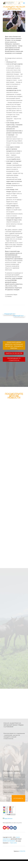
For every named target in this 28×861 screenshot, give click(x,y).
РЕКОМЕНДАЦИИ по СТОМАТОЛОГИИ (14, 359)
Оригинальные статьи (9, 430)
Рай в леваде (18, 430)
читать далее (7, 450)
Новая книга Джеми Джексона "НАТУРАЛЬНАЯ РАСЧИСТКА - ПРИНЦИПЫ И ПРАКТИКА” (14, 345)
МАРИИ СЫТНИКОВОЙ (9, 841)
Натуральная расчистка (16, 428)
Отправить (18, 798)
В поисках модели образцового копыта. (12, 531)
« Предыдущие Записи (8, 564)
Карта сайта (14, 842)
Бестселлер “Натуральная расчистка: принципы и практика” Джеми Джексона (13, 476)
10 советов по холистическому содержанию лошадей (13, 423)
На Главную (13, 697)
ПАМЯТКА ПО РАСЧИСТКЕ (14, 353)
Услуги (14, 702)
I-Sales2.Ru (22, 851)
